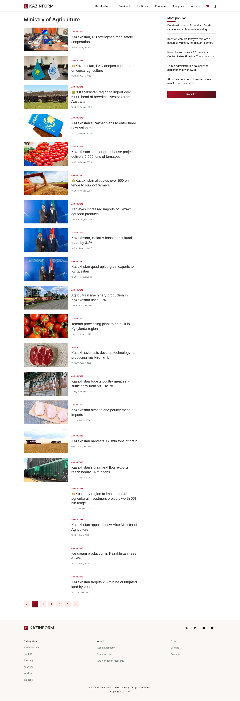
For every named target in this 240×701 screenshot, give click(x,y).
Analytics (178, 6)
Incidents (28, 679)
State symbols (104, 654)
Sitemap (175, 647)
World (27, 673)
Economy (160, 6)
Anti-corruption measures (110, 660)
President (124, 6)
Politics (28, 653)
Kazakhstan (30, 647)
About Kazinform (106, 647)
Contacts (175, 654)
